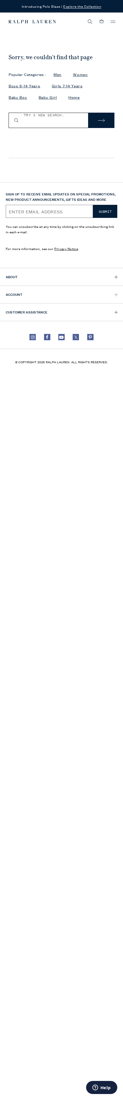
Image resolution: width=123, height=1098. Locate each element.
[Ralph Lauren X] (76, 337)
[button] (90, 21)
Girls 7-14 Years (67, 85)
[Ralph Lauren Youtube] (61, 337)
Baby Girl (48, 97)
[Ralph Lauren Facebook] (47, 337)
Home (74, 97)
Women (80, 74)
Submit (105, 211)
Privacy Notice (66, 248)
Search (101, 120)
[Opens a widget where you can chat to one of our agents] (101, 1088)
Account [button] (14, 294)
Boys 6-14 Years (24, 85)
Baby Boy (18, 97)
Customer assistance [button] (26, 312)
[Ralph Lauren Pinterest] (90, 337)
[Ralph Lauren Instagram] (32, 337)
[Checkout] (101, 21)
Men (57, 74)
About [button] (11, 276)
